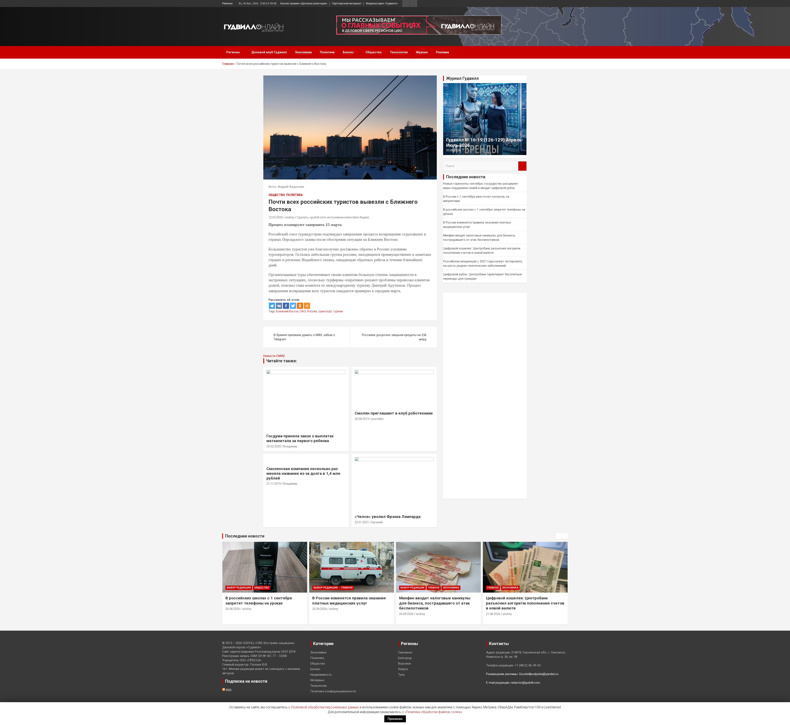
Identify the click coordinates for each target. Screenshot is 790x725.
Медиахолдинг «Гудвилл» (382, 3)
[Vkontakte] (279, 306)
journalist (377, 418)
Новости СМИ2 (274, 356)
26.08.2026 (232, 608)
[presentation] (559, 536)
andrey (289, 217)
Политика (327, 52)
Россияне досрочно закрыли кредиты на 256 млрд (394, 337)
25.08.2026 (319, 608)
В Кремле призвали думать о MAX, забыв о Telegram (304, 337)
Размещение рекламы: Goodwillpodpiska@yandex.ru (522, 674)
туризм (338, 311)
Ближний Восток (287, 311)
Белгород (405, 658)
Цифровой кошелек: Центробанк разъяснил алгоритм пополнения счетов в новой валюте (525, 603)
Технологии (399, 52)
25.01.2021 (362, 522)
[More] (307, 306)
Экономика (303, 52)
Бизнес (348, 52)
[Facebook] (286, 306)
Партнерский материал (346, 3)
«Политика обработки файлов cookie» (433, 712)
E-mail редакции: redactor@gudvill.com (513, 682)
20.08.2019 (362, 418)
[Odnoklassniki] (300, 306)
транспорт (325, 311)
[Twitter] (293, 306)
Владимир (290, 446)
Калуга (403, 669)
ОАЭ (303, 311)
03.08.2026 (453, 150)
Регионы (227, 3)
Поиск (522, 166)
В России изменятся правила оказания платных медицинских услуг (349, 601)
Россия (312, 311)
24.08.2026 (406, 614)
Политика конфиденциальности (333, 691)
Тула (401, 674)
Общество (374, 52)
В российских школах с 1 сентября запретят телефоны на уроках (258, 601)
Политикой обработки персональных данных (325, 707)
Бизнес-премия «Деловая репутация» (303, 3)
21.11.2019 (273, 483)
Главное (347, 587)
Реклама (442, 52)
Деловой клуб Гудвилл (269, 52)
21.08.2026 (493, 614)
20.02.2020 (273, 446)
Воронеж (404, 663)
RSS (228, 690)
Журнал (422, 52)
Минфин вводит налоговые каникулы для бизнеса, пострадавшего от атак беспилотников (434, 603)
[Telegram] (272, 306)
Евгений (377, 522)
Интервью (317, 680)
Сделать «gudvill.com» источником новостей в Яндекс (333, 217)
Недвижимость (321, 674)
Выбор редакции (239, 587)
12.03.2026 (275, 217)
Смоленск (405, 652)
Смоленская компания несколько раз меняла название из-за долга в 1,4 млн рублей (303, 473)
